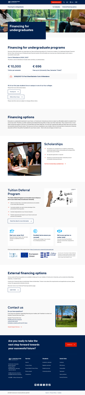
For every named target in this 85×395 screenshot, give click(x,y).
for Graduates (56, 7)
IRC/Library (62, 365)
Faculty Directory (63, 377)
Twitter (44, 385)
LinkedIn (47, 385)
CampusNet (62, 368)
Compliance (28, 374)
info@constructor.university (14, 373)
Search (63, 2)
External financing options (69, 7)
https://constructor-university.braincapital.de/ (42, 249)
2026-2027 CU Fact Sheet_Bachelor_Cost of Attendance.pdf (11, 76)
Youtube (35, 385)
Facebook (38, 385)
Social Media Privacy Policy (31, 368)
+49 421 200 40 (12, 370)
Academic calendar (46, 362)
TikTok (49, 385)
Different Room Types (15, 97)
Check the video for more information (19, 221)
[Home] (15, 2)
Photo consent (28, 371)
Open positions (63, 374)
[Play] (60, 197)
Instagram (41, 385)
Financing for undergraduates (16, 7)
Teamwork (62, 371)
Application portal (56, 2)
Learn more (13, 290)
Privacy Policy (28, 365)
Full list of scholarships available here (54, 164)
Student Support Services (14, 327)
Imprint (27, 362)
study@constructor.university (14, 374)
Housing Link (13, 91)
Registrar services (46, 365)
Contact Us (67, 2)
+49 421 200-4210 (13, 321)
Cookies (59, 392)
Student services (46, 368)
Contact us (69, 344)
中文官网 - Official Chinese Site (15, 377)
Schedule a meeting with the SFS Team (17, 323)
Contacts (62, 362)
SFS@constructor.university (15, 319)
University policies (46, 371)
